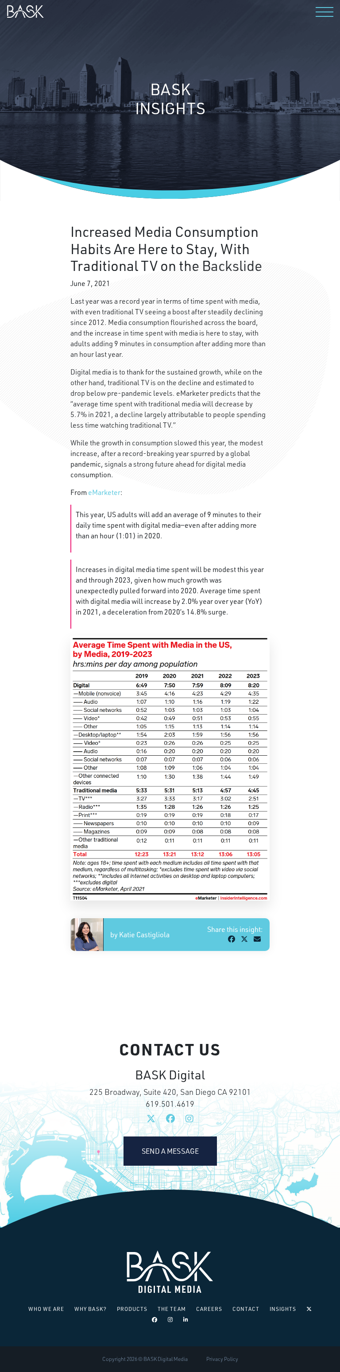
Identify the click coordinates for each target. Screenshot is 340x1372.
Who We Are (46, 1309)
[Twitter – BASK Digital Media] (309, 1309)
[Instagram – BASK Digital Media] (170, 1319)
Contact (245, 1309)
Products (132, 1309)
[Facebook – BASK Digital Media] (154, 1319)
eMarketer (104, 492)
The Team (172, 1309)
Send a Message (170, 1151)
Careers (209, 1309)
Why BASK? (90, 1309)
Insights (283, 1309)
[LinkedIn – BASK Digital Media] (186, 1319)
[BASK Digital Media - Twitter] (151, 1119)
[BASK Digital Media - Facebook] (170, 1119)
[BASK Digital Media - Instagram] (189, 1119)
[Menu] (324, 11)
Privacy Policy (222, 1359)
